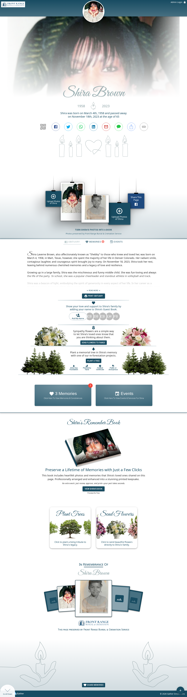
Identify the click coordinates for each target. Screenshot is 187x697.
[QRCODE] (43, 127)
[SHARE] (131, 127)
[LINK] (144, 127)
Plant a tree (93, 361)
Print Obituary (95, 296)
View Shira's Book (93, 489)
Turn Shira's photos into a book (93, 230)
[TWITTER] (68, 127)
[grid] (93, 203)
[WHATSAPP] (81, 127)
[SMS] (119, 127)
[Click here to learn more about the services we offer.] (93, 623)
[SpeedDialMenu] (180, 690)
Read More (93, 290)
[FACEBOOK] (56, 127)
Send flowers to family (93, 343)
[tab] (72, 241)
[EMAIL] (106, 127)
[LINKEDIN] (93, 127)
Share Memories (95, 685)
